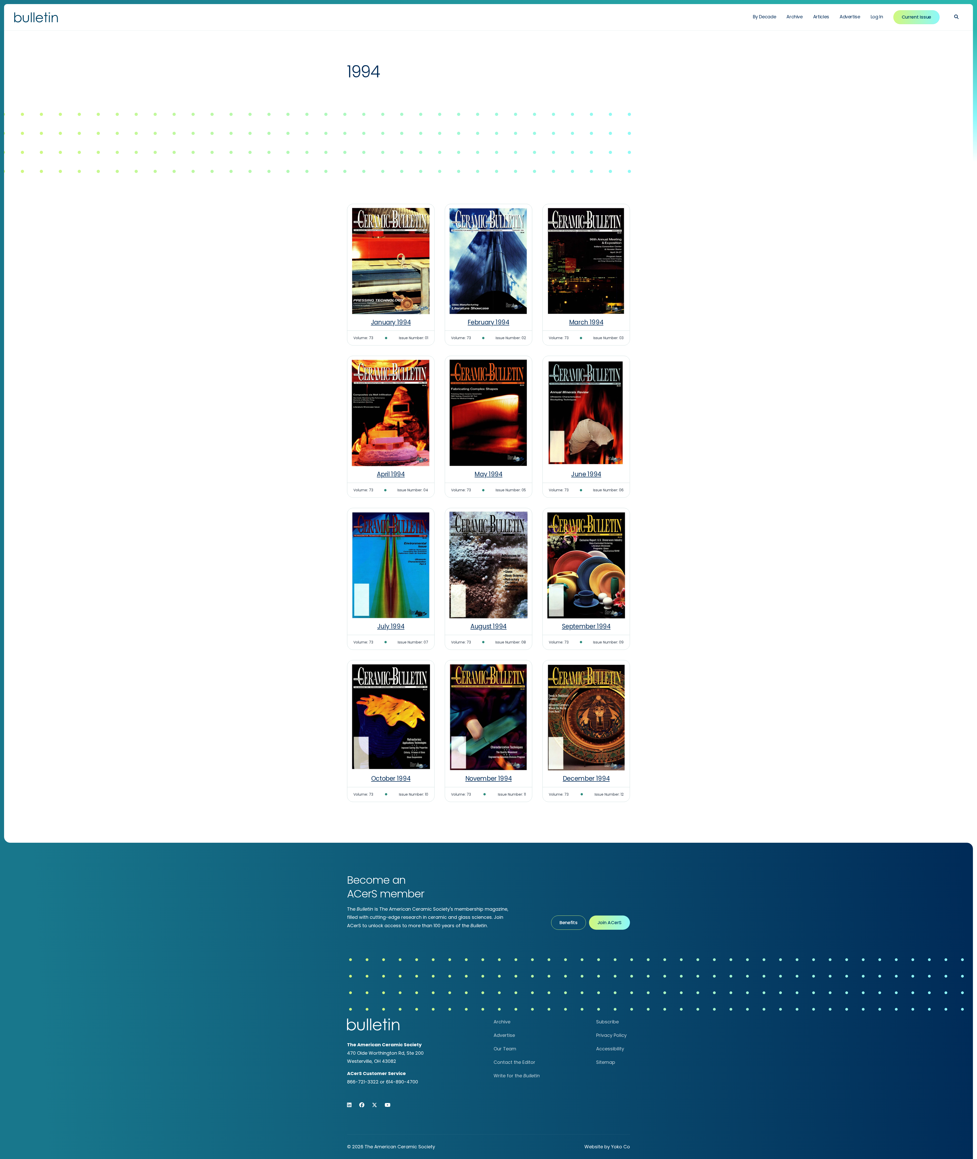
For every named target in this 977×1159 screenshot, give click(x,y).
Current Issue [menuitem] (916, 17)
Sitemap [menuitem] (605, 1062)
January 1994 (391, 322)
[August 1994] (488, 564)
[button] (956, 16)
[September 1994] (586, 564)
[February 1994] (488, 260)
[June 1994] (586, 412)
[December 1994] (586, 717)
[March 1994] (586, 260)
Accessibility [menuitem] (610, 1049)
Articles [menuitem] (821, 16)
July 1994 (391, 626)
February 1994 (488, 322)
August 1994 (488, 626)
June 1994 (586, 474)
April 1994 (391, 474)
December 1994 (586, 778)
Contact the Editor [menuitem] (514, 1062)
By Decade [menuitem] (764, 16)
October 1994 (391, 778)
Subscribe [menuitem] (607, 1022)
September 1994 (586, 626)
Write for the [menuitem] (517, 1075)
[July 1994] (390, 564)
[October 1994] (390, 717)
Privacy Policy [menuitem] (611, 1035)
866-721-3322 (363, 1082)
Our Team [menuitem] (505, 1049)
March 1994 (586, 322)
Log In (877, 16)
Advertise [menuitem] (850, 16)
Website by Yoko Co (607, 1146)
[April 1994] (390, 412)
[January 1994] (390, 260)
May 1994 (488, 474)
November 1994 (488, 778)
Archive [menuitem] (794, 16)
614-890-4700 (402, 1082)
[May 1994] (488, 412)
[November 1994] (488, 717)
